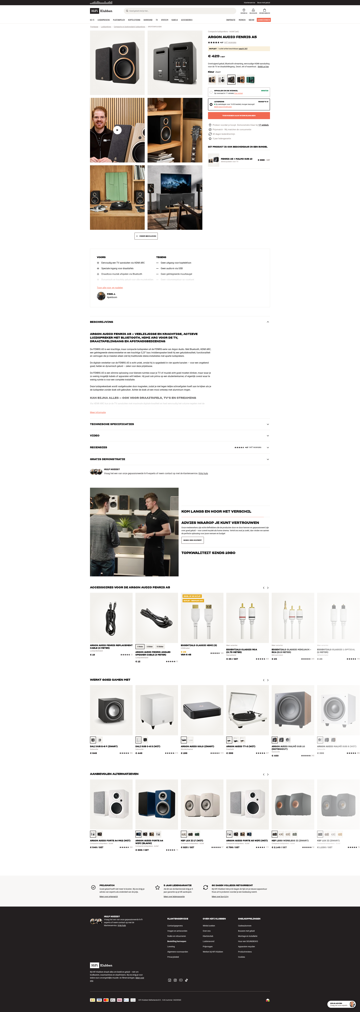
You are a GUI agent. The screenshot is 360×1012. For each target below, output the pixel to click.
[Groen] (197, 834)
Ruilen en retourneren (176, 936)
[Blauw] (138, 834)
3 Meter (140, 647)
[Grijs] (190, 834)
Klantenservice (249, 3)
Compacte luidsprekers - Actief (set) (223, 32)
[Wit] (222, 80)
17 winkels (263, 125)
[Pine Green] (250, 80)
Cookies (241, 957)
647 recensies (230, 42)
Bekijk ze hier (263, 66)
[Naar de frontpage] (101, 11)
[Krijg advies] (352, 1004)
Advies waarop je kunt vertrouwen (220, 540)
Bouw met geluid (263, 3)
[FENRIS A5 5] (117, 197)
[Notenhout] (241, 80)
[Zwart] (231, 80)
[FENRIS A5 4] (175, 130)
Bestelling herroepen (176, 941)
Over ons (207, 931)
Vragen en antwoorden (177, 931)
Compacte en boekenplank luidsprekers (129, 27)
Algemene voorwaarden (177, 952)
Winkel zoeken (209, 926)
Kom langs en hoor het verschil (216, 513)
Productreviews (245, 952)
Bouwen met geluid (246, 931)
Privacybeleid (173, 957)
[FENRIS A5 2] (175, 63)
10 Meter (160, 647)
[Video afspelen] (117, 130)
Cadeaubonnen (244, 926)
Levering (171, 946)
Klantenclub (208, 936)
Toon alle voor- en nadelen (110, 288)
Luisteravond (208, 941)
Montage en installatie (247, 936)
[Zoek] (127, 11)
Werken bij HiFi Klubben (213, 952)
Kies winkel (238, 93)
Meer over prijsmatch (109, 896)
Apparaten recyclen (246, 946)
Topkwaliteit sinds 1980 (208, 551)
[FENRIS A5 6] (175, 197)
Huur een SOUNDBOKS (248, 941)
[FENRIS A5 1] (117, 63)
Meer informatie (98, 412)
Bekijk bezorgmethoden (223, 107)
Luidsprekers (106, 27)
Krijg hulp (203, 473)
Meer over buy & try (220, 896)
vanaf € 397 (243, 49)
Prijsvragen (208, 946)
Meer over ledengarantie (174, 896)
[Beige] (327, 834)
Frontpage (94, 27)
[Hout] (212, 80)
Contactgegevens (175, 926)
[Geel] (340, 834)
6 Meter (150, 647)
